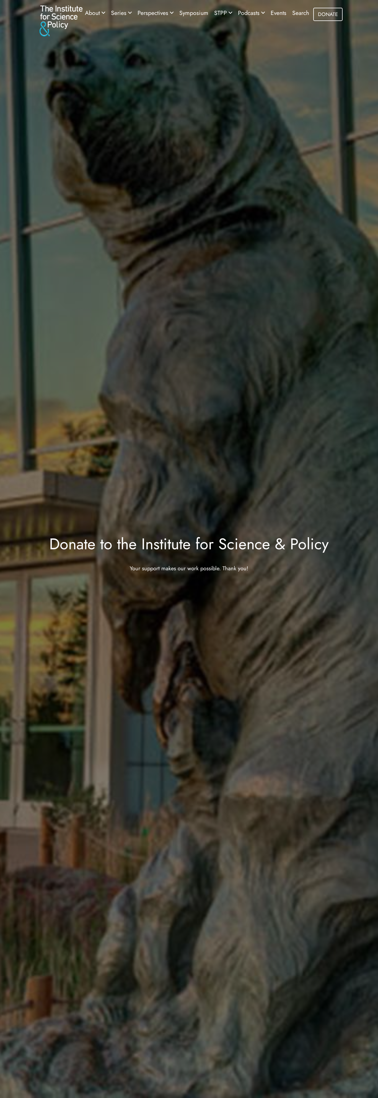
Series (119, 13)
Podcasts (249, 13)
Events (278, 13)
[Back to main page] (61, 20)
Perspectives (154, 13)
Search (300, 13)
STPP (221, 13)
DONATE (328, 14)
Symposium (193, 13)
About (93, 13)
